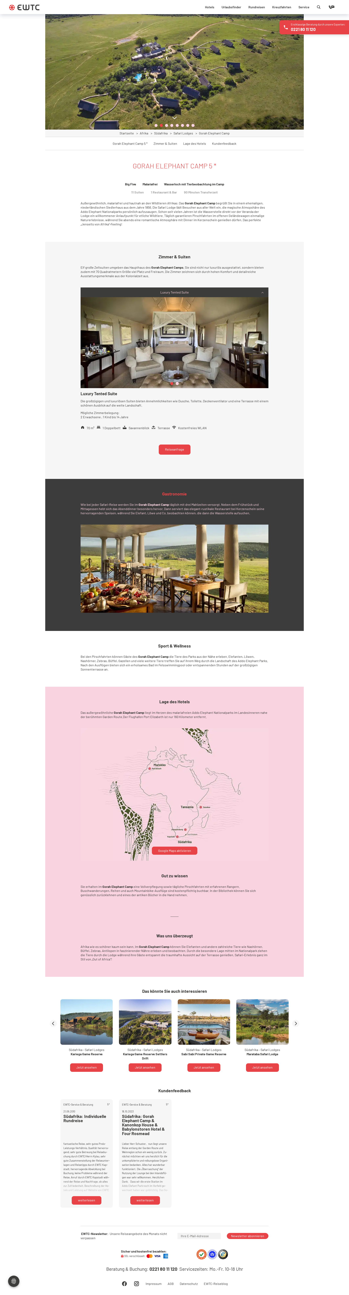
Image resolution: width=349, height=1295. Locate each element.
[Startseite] (24, 7)
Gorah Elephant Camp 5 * (130, 143)
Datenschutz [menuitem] (189, 1283)
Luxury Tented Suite (174, 292)
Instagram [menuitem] (137, 1284)
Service (304, 7)
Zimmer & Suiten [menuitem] (165, 143)
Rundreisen (256, 7)
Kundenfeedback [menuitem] (224, 143)
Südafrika (161, 133)
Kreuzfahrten (281, 7)
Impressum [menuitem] (154, 1283)
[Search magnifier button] (319, 7)
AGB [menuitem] (171, 1283)
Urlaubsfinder (231, 7)
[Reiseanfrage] (326, 7)
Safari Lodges (183, 133)
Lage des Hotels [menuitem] (194, 143)
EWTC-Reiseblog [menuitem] (216, 1283)
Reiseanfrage (174, 449)
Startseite (127, 133)
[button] (156, 125)
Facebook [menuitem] (124, 1284)
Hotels (209, 7)
